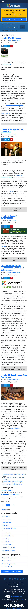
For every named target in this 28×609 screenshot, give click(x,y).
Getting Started (6, 519)
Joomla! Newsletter (7, 545)
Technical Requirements (8, 550)
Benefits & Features (7, 27)
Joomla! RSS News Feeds (8, 548)
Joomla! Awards (6, 533)
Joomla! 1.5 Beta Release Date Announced (14, 376)
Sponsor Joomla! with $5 (18, 591)
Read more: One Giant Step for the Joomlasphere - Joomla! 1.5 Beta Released (14, 368)
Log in (23, 593)
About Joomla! (11, 24)
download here (7, 64)
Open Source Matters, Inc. (17, 600)
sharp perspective (15, 428)
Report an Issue (16, 593)
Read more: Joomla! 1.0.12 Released (14, 124)
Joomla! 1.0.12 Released (11, 38)
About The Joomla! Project (9, 528)
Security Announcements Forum (14, 105)
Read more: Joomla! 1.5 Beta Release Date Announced (14, 468)
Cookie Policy (6, 591)
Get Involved (5, 525)
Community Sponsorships (9, 564)
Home (3, 24)
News (22, 27)
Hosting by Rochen (14, 608)
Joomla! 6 (16, 27)
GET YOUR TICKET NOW (14, 19)
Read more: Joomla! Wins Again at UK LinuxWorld (14, 209)
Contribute (5, 30)
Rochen (12, 191)
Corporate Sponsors (7, 561)
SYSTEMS (3, 246)
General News (12, 134)
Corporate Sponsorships (8, 558)
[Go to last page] (14, 505)
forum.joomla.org (6, 113)
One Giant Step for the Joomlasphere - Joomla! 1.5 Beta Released (12, 267)
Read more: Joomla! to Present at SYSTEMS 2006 (14, 259)
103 (8, 505)
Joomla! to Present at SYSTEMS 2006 (10, 217)
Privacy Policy (20, 589)
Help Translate (7, 593)
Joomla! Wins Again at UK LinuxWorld (12, 130)
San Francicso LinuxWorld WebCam (12, 484)
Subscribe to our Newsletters (11, 572)
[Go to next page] (11, 505)
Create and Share (6, 522)
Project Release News (14, 40)
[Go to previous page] (5, 505)
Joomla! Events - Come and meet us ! (13, 481)
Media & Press (13, 30)
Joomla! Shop (5, 539)
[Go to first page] (2, 505)
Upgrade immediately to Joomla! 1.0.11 (13, 483)
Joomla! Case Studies (7, 536)
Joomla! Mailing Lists (7, 542)
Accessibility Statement (10, 589)
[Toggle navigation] (3, 1)
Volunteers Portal (7, 567)
